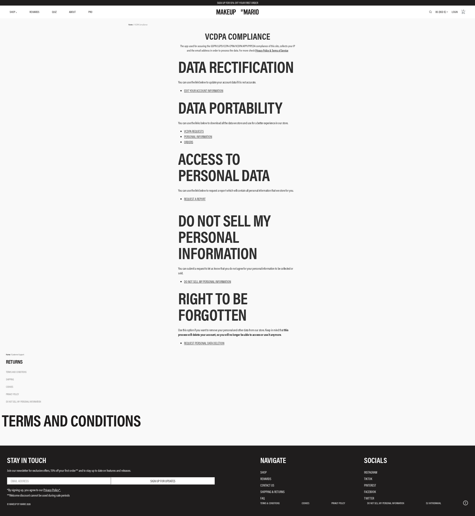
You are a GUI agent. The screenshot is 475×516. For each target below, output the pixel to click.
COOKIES (9, 386)
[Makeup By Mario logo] (237, 12)
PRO (90, 12)
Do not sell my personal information (207, 281)
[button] (465, 503)
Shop (263, 472)
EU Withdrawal (433, 503)
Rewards (265, 478)
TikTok (368, 478)
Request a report (195, 199)
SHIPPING (10, 379)
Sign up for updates (162, 481)
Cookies (305, 503)
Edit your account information (203, 90)
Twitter (369, 498)
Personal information (198, 136)
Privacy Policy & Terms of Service (271, 50)
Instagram (370, 472)
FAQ (262, 498)
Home (130, 24)
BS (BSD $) (440, 11)
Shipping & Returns (272, 491)
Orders (188, 142)
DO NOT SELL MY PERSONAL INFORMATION (23, 401)
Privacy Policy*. (52, 489)
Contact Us (267, 485)
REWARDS (34, 12)
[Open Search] (430, 12)
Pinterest (370, 485)
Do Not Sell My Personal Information (385, 503)
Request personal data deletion (204, 343)
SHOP (13, 12)
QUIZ (54, 12)
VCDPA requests (194, 131)
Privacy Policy (338, 503)
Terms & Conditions (270, 503)
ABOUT (72, 12)
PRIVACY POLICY (12, 394)
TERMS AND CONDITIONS (16, 372)
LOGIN (455, 12)
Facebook (370, 491)
